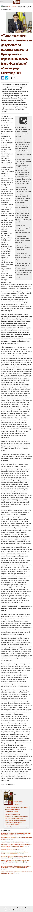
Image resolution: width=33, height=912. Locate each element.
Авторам (5, 907)
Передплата (16, 804)
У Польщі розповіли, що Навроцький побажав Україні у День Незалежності (14, 852)
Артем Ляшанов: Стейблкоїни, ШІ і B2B (12, 842)
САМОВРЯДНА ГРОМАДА (24, 6)
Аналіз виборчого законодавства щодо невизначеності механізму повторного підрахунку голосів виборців (16, 824)
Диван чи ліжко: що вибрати (9, 849)
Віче (8, 6)
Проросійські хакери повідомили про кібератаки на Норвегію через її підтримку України (16, 845)
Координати (12, 907)
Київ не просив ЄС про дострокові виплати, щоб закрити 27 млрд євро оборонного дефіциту (15, 861)
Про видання (8, 909)
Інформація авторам (18, 802)
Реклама (15, 909)
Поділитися (15, 78)
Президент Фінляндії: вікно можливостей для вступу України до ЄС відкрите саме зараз (16, 857)
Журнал (14, 6)
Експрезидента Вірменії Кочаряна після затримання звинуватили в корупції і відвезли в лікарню (16, 866)
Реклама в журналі (18, 801)
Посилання (27, 907)
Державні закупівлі (24, 909)
